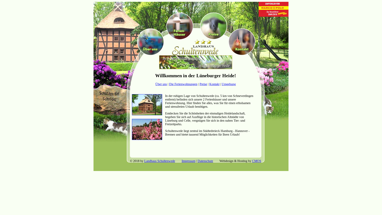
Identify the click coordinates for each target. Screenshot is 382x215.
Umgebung (229, 84)
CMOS (256, 161)
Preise (203, 84)
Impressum (188, 161)
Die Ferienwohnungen (183, 84)
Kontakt (214, 84)
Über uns (161, 84)
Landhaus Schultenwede (159, 161)
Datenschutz (205, 161)
